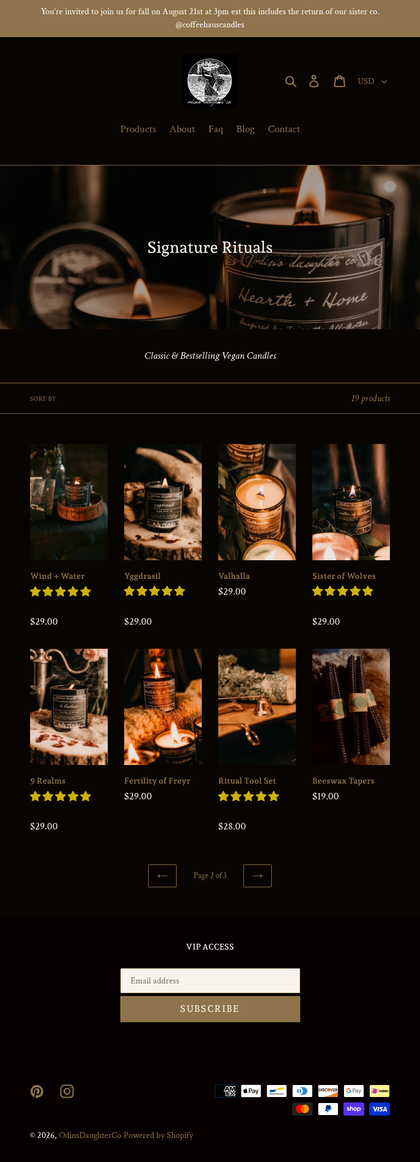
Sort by (43, 399)
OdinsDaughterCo (90, 1135)
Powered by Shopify (158, 1135)
